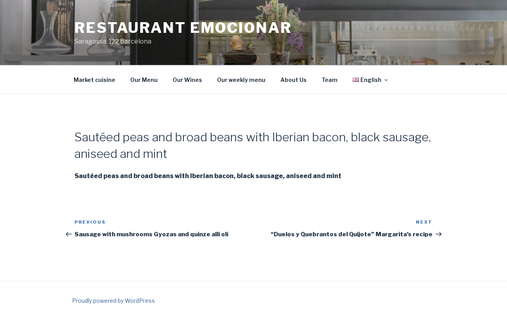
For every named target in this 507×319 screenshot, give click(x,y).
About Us (293, 79)
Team (329, 79)
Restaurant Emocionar (183, 27)
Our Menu (144, 79)
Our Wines (187, 79)
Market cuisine (94, 79)
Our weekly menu (241, 79)
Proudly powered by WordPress (113, 300)
